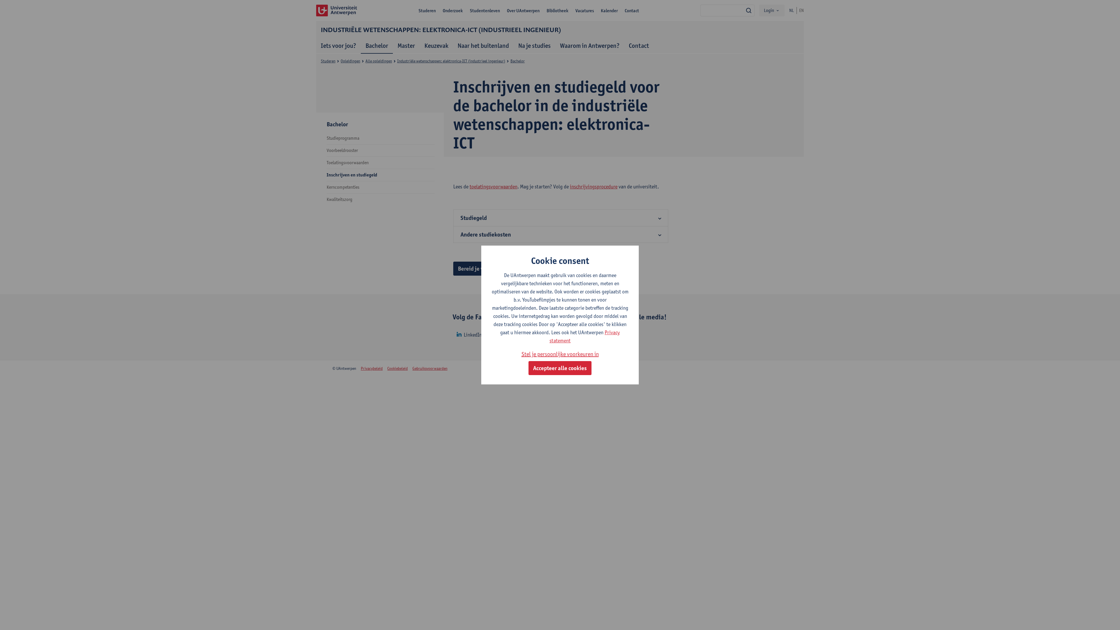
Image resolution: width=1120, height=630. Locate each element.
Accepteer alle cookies (560, 368)
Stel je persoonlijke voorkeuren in (560, 354)
